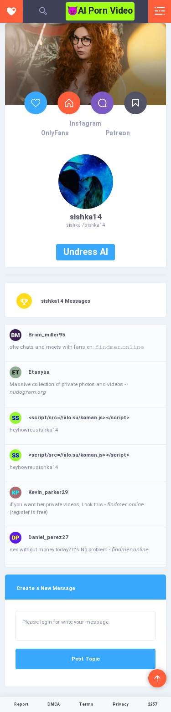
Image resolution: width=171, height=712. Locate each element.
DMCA (53, 704)
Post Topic (86, 659)
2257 (152, 704)
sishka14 (86, 216)
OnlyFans (55, 133)
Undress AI (85, 252)
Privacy (121, 704)
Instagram (85, 123)
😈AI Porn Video (100, 10)
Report (21, 704)
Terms (86, 704)
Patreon (117, 133)
